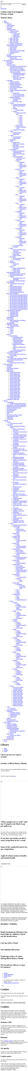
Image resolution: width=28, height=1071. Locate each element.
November (18, 228)
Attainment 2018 (14, 316)
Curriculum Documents (19, 96)
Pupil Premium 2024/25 (16, 287)
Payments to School (12, 409)
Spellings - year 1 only (18, 510)
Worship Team (10, 736)
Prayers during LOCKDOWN (17, 731)
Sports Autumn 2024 (15, 379)
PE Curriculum (16, 259)
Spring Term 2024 (17, 700)
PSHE (11, 141)
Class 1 (12, 328)
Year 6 (20, 124)
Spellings (18, 578)
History (12, 266)
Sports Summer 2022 (15, 389)
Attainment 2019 (14, 314)
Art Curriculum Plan (18, 245)
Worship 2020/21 (14, 729)
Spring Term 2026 (17, 691)
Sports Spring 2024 (14, 382)
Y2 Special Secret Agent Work (22, 587)
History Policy (16, 269)
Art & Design (13, 149)
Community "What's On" (13, 399)
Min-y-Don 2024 (14, 39)
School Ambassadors (12, 709)
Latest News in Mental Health (17, 50)
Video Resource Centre (12, 416)
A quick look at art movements (20, 158)
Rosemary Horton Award (16, 59)
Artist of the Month (17, 156)
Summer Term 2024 (18, 701)
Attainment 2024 (14, 311)
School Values (7, 722)
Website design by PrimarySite (11, 982)
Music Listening (17, 255)
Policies (12, 53)
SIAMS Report (10, 323)
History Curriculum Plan (19, 268)
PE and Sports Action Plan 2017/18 (18, 306)
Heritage (9, 55)
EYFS (11, 91)
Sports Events (10, 371)
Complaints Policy (17, 343)
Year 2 (20, 118)
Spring (14, 611)
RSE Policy (16, 145)
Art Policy (15, 247)
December (18, 237)
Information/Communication (20, 501)
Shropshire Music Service (19, 73)
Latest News (10, 369)
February (18, 169)
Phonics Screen (20, 529)
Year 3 (20, 120)
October (18, 220)
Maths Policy (16, 134)
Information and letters (18, 437)
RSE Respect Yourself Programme (18, 147)
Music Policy (16, 254)
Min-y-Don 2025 (14, 40)
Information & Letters (18, 520)
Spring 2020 (13, 717)
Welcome (9, 24)
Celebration (16, 475)
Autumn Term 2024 (18, 694)
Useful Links (10, 419)
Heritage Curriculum (15, 83)
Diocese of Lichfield (12, 725)
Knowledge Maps (20, 567)
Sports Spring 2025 (14, 378)
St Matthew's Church (12, 726)
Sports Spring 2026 (14, 374)
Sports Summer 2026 (15, 372)
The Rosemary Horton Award (14, 56)
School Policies (14, 335)
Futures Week (13, 88)
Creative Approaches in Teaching (18, 90)
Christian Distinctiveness (13, 728)
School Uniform (11, 410)
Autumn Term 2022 (18, 702)
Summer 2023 (16, 594)
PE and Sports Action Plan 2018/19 (18, 304)
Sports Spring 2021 (14, 395)
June (17, 203)
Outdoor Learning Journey (16, 43)
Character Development (16, 84)
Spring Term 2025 (17, 695)
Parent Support (13, 46)
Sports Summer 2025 (15, 376)
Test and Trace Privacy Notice (17, 362)
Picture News (16, 76)
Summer (15, 619)
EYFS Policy (16, 93)
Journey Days (10, 733)
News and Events (8, 364)
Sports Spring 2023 (14, 386)
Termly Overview (17, 503)
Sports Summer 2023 (15, 385)
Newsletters (10, 365)
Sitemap (6, 973)
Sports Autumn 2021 (15, 392)
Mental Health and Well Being (14, 45)
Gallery (18, 527)
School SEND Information (16, 275)
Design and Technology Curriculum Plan (19, 151)
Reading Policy (20, 110)
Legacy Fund (13, 57)
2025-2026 (12, 708)
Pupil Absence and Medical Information (16, 405)
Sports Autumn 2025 (15, 375)
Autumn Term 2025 (18, 690)
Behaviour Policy (17, 338)
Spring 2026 (16, 35)
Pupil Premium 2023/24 (16, 289)
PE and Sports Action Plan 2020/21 (18, 302)
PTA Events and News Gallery (14, 414)
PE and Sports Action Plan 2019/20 (18, 303)
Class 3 (12, 331)
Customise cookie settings (19, 1002)
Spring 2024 (16, 560)
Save (14, 1069)
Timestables (19, 609)
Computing (12, 139)
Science (12, 135)
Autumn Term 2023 (18, 698)
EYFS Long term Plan (18, 94)
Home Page (3, 8)
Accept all (9, 1002)
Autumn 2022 (16, 574)
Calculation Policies (15, 86)
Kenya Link (13, 732)
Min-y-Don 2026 (14, 42)
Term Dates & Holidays (13, 368)
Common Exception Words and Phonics (21, 546)
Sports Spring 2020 (14, 398)
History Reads (16, 271)
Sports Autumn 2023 (15, 383)
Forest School (13, 32)
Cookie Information (8, 974)
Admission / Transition (12, 324)
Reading (15, 108)
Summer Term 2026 (18, 693)
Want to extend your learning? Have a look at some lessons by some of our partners (17, 70)
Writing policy (19, 125)
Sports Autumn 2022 (15, 388)
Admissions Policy (14, 326)
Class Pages (10, 424)
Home (5, 21)
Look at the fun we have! (16, 423)
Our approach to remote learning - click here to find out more (18, 67)
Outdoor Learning (11, 29)
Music (11, 248)
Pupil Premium (10, 282)
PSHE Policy (16, 142)
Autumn (15, 602)
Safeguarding (10, 317)
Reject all (3, 1002)
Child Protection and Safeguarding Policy (18, 340)
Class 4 (12, 333)
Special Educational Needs (13, 272)
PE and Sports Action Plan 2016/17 (18, 307)
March (17, 177)
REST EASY (13, 48)
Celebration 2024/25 (15, 712)
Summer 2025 (16, 549)
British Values (10, 327)
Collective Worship (11, 724)
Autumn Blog (16, 33)
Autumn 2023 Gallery (21, 557)
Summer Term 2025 (18, 697)
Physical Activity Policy (19, 258)
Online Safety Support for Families (18, 358)
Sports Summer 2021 (15, 393)
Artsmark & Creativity (12, 352)
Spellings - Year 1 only (18, 522)
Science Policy (16, 138)
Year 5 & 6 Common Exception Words (18, 688)
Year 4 (20, 121)
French (11, 261)
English (12, 103)
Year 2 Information (20, 563)
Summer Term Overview (19, 494)
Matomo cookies (9, 1040)
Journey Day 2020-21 (15, 735)
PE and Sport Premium (12, 293)
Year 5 (20, 122)
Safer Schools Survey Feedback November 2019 (18, 321)
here (14, 776)
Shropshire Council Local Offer (18, 273)
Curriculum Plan (17, 98)
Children (6, 420)
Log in (5, 741)
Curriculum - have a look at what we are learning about (20, 435)
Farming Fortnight (14, 81)
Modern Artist (22, 165)
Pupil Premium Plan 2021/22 (17, 292)
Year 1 (20, 117)
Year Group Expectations (16, 87)
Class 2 (12, 330)
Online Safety (10, 357)
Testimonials (10, 417)
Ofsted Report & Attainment (14, 310)
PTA (8, 413)
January (18, 160)
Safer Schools (10, 319)
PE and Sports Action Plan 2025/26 (18, 295)
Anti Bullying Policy (18, 337)
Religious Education (15, 97)
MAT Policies (10, 62)
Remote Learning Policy (16, 351)
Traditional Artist (22, 163)
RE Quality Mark (17, 101)
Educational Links (11, 719)
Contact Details (10, 25)
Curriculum (9, 80)
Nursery (9, 422)
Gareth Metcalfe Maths (18, 74)
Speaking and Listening (19, 129)
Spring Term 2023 (17, 704)
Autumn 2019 (13, 715)
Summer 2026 (16, 36)
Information (16, 444)
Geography (12, 262)
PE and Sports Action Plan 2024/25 (18, 296)
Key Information (8, 60)
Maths (11, 131)
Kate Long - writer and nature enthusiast (18, 78)
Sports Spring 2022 (14, 391)
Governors (9, 63)
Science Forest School (21, 570)
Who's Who (10, 26)
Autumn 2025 (16, 526)
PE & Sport (13, 256)
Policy (14, 265)
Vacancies (9, 28)
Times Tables (19, 628)
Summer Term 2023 (18, 705)
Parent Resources (14, 52)
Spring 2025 (16, 543)
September (18, 211)
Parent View (10, 412)
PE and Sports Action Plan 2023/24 (18, 297)
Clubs (8, 707)
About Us (6, 22)
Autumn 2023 (16, 556)
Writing (15, 111)
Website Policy (7, 976)
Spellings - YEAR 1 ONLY (20, 502)
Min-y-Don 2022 (14, 38)
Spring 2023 (16, 582)
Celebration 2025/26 (15, 714)
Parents (5, 400)
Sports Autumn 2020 (15, 396)
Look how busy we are (18, 448)
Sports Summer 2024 (15, 381)
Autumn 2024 (16, 537)
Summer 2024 (16, 564)
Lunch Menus (10, 402)
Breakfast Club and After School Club (16, 406)
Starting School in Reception (14, 407)
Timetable (18, 605)
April (17, 186)
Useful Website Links (21, 599)
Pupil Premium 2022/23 (16, 290)
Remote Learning (11, 64)
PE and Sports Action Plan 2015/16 (18, 309)
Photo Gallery (19, 550)
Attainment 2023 (14, 313)
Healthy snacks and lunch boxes (18, 403)
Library (8, 718)
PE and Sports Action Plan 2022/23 (18, 299)
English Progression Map (19, 104)
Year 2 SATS (19, 566)
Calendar (9, 367)
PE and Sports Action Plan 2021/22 (18, 300)
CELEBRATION (20, 558)
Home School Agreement (19, 350)
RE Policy (15, 100)
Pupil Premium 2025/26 (16, 286)
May (17, 194)
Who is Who (13, 49)
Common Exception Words (19, 525)
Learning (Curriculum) (18, 453)
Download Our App (9, 739)
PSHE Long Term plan (18, 144)
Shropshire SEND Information (17, 280)
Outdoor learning (17, 486)
